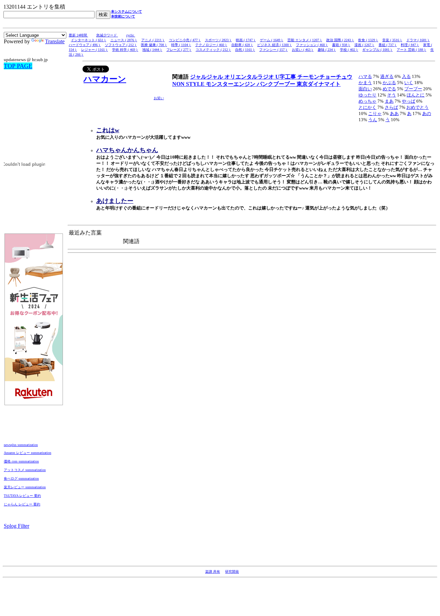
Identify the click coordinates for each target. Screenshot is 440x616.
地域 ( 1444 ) (152, 50)
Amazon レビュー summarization (27, 453)
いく (408, 82)
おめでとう (417, 107)
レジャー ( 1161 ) (94, 50)
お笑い (159, 98)
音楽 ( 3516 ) (392, 40)
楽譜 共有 (212, 571)
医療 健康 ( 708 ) (154, 45)
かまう (365, 82)
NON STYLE (189, 84)
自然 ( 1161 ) (245, 50)
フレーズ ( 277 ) (178, 50)
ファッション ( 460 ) (312, 45)
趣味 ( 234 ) (327, 50)
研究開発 (232, 571)
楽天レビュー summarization (25, 487)
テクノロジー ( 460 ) (211, 45)
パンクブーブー (277, 84)
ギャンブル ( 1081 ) (377, 50)
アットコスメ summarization (25, 470)
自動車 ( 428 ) (242, 45)
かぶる (389, 82)
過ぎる (387, 76)
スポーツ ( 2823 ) (218, 40)
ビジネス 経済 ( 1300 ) (274, 45)
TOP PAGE (18, 65)
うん (372, 119)
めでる (389, 88)
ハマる (365, 76)
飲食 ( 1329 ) (368, 40)
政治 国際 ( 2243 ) (340, 40)
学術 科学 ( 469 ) (125, 50)
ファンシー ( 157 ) (273, 50)
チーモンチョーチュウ (324, 77)
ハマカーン (105, 79)
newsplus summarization (21, 445)
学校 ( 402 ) (349, 50)
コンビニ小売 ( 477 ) (185, 40)
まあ (389, 101)
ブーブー (413, 88)
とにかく (367, 107)
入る (406, 76)
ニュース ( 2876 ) (123, 40)
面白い (365, 88)
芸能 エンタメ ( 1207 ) (304, 40)
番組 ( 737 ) (387, 45)
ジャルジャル (207, 77)
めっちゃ (367, 101)
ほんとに (416, 95)
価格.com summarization (21, 461)
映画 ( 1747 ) (246, 40)
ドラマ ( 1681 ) (418, 40)
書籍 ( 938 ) (341, 45)
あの (426, 113)
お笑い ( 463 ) (303, 50)
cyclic (130, 35)
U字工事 (286, 77)
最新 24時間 (78, 35)
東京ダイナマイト (319, 84)
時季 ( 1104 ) (181, 45)
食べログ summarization (21, 478)
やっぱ (408, 101)
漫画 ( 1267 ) (364, 45)
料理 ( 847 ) (410, 45)
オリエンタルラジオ (249, 77)
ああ (394, 113)
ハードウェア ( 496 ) (85, 45)
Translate (55, 41)
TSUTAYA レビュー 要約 (22, 496)
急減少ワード (107, 35)
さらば (391, 107)
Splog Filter (16, 526)
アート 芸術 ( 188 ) (411, 50)
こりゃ (375, 113)
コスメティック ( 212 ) (213, 50)
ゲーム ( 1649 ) (271, 40)
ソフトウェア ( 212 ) (121, 45)
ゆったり (367, 95)
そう (391, 95)
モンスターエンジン (231, 84)
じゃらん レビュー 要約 (22, 504)
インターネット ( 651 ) (88, 40)
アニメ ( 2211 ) (153, 40)
